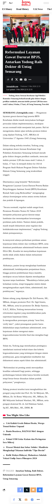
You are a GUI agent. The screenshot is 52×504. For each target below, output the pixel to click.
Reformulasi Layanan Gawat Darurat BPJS (22, 475)
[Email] (21, 79)
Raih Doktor (37, 471)
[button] (5, 3)
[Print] (25, 79)
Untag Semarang (10, 479)
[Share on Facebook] (12, 79)
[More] (30, 79)
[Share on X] (16, 79)
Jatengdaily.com (12, 86)
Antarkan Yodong (23, 471)
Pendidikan (11, 46)
